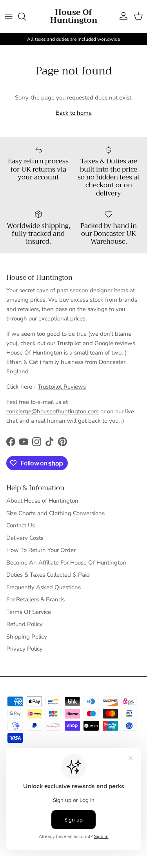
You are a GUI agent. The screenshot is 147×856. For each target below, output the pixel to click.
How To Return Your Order (41, 550)
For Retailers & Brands (35, 599)
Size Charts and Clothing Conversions (55, 513)
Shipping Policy (26, 637)
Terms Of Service (28, 612)
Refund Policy (24, 624)
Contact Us (20, 525)
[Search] (25, 16)
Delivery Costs (25, 538)
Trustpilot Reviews (62, 387)
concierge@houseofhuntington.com (52, 411)
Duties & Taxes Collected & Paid (48, 575)
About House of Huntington (42, 501)
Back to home (74, 113)
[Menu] (8, 16)
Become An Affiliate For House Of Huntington (66, 562)
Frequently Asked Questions (43, 587)
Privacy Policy (24, 649)
